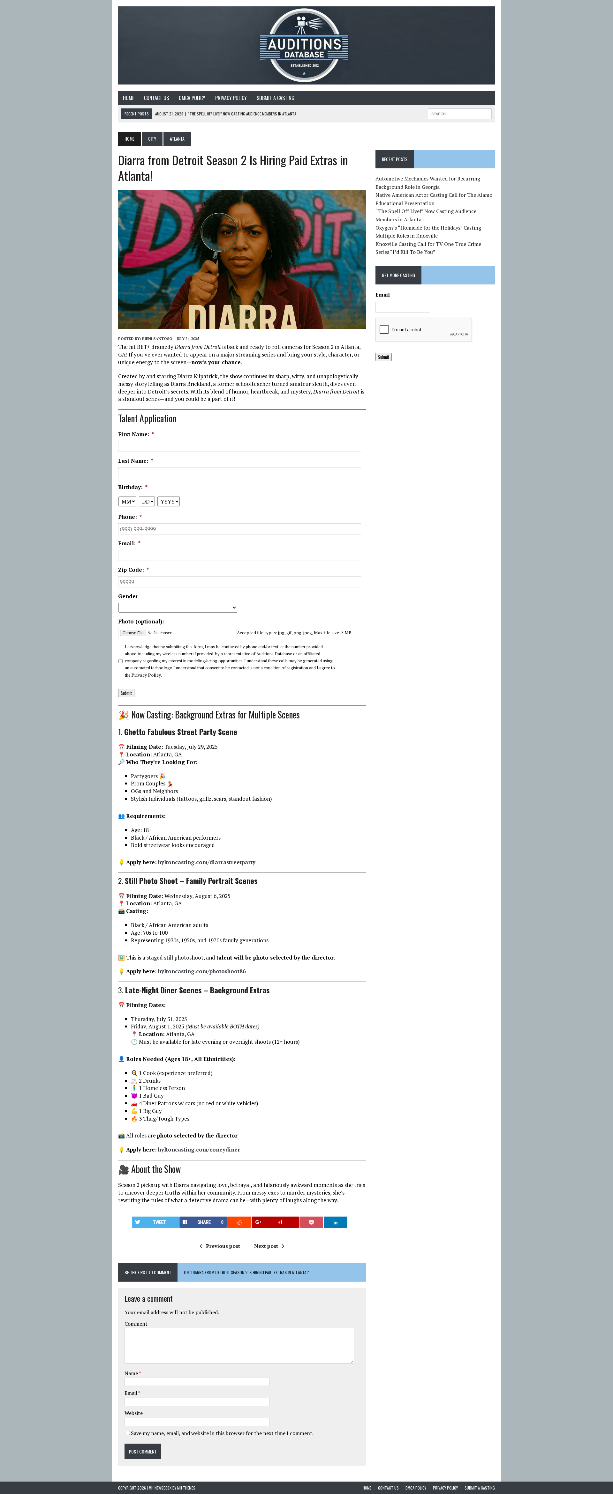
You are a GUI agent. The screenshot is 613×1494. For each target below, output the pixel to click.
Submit (126, 693)
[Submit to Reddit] (239, 1222)
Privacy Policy (146, 675)
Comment (136, 1323)
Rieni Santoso (157, 338)
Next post (266, 1245)
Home (128, 98)
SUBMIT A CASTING (275, 98)
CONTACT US (156, 98)
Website (134, 1413)
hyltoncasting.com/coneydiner (199, 1149)
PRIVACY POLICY (231, 98)
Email (131, 1392)
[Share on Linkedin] (335, 1222)
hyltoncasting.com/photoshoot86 (202, 971)
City (152, 138)
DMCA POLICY (192, 98)
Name (132, 1373)
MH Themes (186, 1487)
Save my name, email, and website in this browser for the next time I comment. (222, 1433)
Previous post (223, 1245)
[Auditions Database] (306, 45)
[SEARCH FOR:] (460, 113)
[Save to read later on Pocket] (311, 1222)
